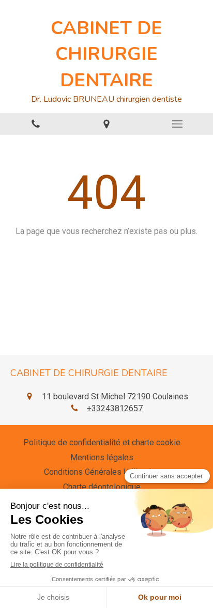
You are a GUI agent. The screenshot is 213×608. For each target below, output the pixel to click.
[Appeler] (35, 124)
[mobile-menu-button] (177, 124)
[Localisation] (106, 124)
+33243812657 (115, 408)
